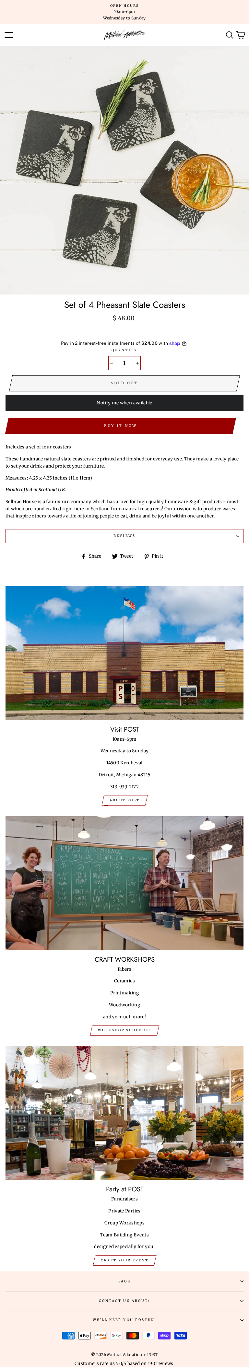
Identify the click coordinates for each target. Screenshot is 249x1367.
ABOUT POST (125, 800)
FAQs (124, 1281)
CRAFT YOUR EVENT (124, 1260)
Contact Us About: (124, 1301)
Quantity (124, 350)
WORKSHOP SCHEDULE (124, 1030)
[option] (124, 12)
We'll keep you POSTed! (124, 1320)
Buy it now (120, 425)
